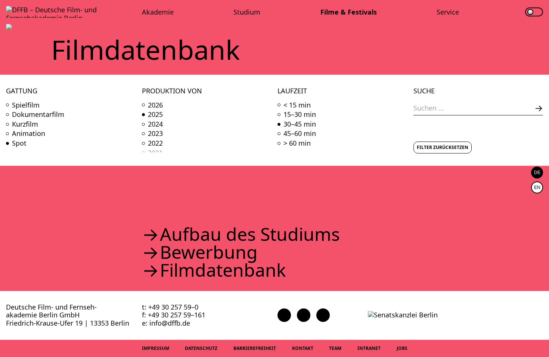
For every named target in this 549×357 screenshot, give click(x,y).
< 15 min (297, 105)
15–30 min (299, 115)
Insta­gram (303, 315)
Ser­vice (448, 12)
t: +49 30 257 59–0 (170, 306)
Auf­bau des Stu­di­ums (250, 234)
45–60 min (299, 134)
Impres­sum (155, 348)
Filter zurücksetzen (442, 147)
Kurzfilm (25, 124)
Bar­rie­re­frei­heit (254, 348)
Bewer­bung (209, 252)
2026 (155, 105)
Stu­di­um (246, 12)
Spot (19, 143)
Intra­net (369, 348)
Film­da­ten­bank (223, 270)
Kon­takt (302, 348)
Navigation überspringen (5, 5)
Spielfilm (26, 105)
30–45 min (299, 124)
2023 (155, 134)
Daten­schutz (201, 348)
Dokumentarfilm (38, 115)
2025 (155, 115)
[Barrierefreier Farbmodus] (534, 11)
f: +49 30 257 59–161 (173, 314)
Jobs (402, 348)
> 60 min (297, 143)
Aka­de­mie (158, 12)
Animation (28, 134)
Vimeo (323, 315)
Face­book (284, 315)
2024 (155, 124)
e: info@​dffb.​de (166, 323)
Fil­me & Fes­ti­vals (348, 12)
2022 (155, 143)
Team (335, 348)
